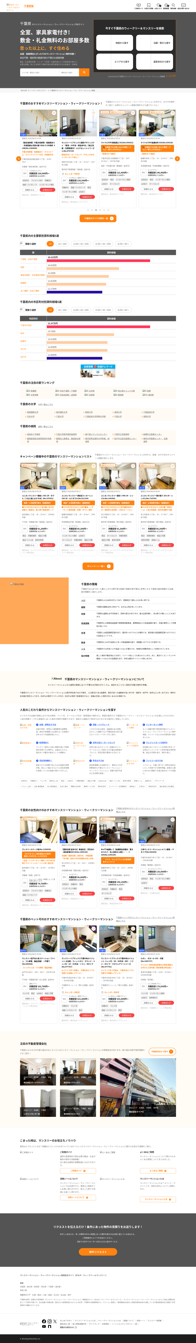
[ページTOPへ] (174, 1339)
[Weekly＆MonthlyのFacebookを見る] (44, 1321)
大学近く (142, 786)
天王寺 (56, 1295)
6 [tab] (108, 210)
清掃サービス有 (89, 786)
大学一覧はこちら (45, 404)
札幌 (34, 1295)
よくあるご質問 (156, 1170)
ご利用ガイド (76, 1170)
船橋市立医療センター (152, 434)
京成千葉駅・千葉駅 (68, 390)
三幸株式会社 (154, 893)
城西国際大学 (32, 412)
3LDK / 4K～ (123, 243)
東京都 (58, 1286)
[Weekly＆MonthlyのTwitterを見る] (55, 1321)
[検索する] (84, 72)
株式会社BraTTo (116, 903)
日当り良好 (64, 786)
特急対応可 (153, 786)
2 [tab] (92, 210)
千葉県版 (29, 6)
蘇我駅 (121, 394)
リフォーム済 (26, 786)
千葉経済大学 (149, 412)
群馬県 (36, 1286)
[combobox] (39, 72)
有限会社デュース (77, 898)
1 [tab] (88, 210)
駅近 (62, 781)
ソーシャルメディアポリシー (123, 1324)
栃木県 (29, 1286)
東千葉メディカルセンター (96, 434)
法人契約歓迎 (52, 786)
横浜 (39, 1295)
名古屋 (63, 1295)
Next (177, 158)
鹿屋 (50, 1295)
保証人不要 (91, 781)
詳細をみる (29, 197)
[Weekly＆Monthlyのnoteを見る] (50, 1326)
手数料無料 (80, 781)
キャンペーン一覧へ (96, 566)
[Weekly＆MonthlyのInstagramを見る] (50, 1321)
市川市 (23, 349)
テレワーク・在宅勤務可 (118, 786)
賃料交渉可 (102, 786)
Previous (18, 158)
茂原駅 (92, 394)
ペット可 (43, 781)
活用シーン (141, 1320)
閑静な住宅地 (76, 786)
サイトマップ (94, 1324)
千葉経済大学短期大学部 (95, 416)
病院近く (133, 786)
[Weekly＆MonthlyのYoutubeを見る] (44, 1326)
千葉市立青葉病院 (121, 434)
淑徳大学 (118, 412)
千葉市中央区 (26, 325)
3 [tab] (96, 210)
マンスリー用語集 (155, 1320)
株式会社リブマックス (39, 202)
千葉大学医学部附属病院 (66, 434)
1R (50, 243)
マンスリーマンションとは (156, 1199)
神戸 (69, 1295)
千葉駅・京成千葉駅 (29, 259)
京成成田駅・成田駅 (68, 394)
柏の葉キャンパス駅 (126, 390)
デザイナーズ (159, 781)
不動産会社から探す (159, 1051)
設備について (128, 1320)
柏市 (22, 333)
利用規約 (105, 1324)
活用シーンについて (76, 1197)
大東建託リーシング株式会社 (160, 1007)
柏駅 (22, 267)
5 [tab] (104, 210)
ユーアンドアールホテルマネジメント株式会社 (38, 551)
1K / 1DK (62, 243)
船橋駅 (23, 282)
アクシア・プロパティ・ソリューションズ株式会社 (38, 1004)
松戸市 (23, 356)
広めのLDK (102, 781)
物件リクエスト (98, 1252)
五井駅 (92, 390)
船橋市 (23, 341)
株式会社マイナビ (77, 194)
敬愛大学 (89, 412)
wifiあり (70, 781)
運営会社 (63, 1324)
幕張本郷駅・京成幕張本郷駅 (33, 275)
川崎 (44, 1295)
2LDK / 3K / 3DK (103, 243)
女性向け (24, 781)
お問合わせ (47, 197)
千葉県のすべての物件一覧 (96, 218)
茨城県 (22, 1286)
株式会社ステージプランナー (42, 905)
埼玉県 (43, 1286)
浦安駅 (151, 394)
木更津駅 (34, 394)
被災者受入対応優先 (167, 786)
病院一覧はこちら (45, 426)
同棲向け (34, 781)
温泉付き (148, 781)
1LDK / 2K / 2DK (81, 243)
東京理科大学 (61, 412)
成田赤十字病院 (33, 434)
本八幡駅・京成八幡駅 (30, 290)
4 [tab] (100, 210)
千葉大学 (60, 416)
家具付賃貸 (127, 781)
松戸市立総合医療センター (125, 438)
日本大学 (31, 416)
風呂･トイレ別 (114, 781)
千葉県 (50, 1286)
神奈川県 (23, 1290)
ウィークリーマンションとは (109, 1320)
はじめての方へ (66, 1320)
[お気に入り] (54, 113)
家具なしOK (53, 781)
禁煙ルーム (138, 781)
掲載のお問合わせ (67, 1327)
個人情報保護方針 (79, 1324)
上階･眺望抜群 (39, 786)
